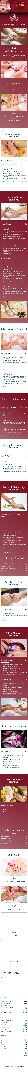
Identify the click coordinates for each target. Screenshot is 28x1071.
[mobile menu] (26, 2)
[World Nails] (3, 2)
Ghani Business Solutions (19, 1066)
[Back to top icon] (14, 1063)
